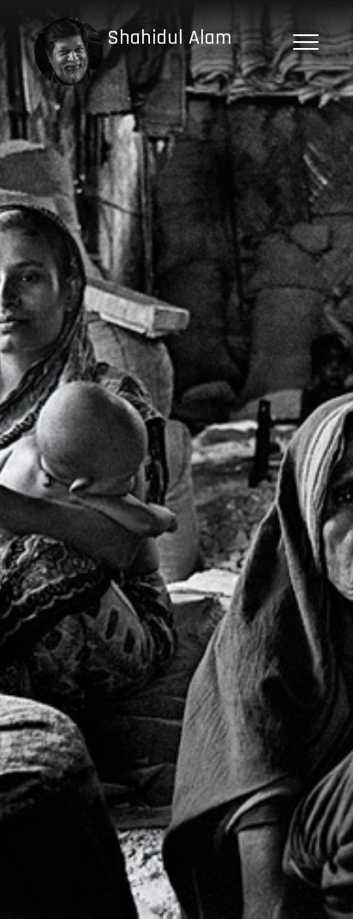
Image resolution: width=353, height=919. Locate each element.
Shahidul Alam (169, 38)
